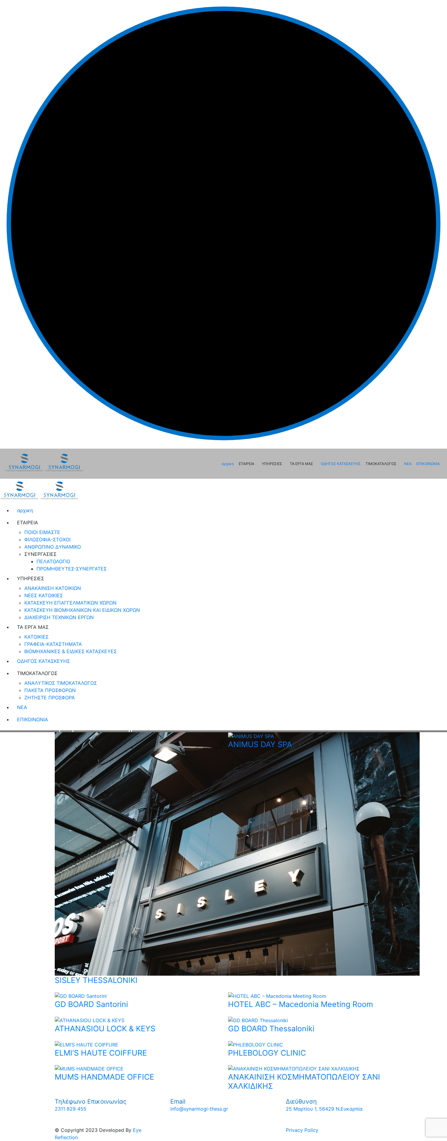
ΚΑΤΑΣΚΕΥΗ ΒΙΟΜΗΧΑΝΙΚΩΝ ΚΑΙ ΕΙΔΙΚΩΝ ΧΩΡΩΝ (82, 610)
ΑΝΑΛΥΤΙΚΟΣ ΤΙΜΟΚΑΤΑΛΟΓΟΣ (60, 683)
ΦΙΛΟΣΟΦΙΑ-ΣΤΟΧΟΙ (47, 539)
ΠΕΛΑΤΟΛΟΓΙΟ (53, 561)
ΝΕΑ (407, 463)
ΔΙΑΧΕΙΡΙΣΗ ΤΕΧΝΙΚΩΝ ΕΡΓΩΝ (59, 617)
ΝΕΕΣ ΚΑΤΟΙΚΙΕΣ (43, 595)
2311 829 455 (70, 1109)
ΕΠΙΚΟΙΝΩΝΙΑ (428, 463)
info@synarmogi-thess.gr (199, 1109)
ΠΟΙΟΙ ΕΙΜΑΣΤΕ (42, 532)
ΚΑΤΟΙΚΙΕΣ (36, 637)
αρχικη (228, 463)
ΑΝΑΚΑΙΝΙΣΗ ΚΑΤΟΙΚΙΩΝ (52, 588)
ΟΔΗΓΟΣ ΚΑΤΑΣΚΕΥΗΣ (341, 463)
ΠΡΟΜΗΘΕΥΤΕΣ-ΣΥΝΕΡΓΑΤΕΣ (71, 569)
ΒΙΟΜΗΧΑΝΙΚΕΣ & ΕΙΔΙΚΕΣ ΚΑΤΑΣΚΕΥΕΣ (70, 651)
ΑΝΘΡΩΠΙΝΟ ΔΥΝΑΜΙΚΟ (52, 547)
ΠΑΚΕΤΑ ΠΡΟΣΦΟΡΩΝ (50, 690)
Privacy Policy (302, 1130)
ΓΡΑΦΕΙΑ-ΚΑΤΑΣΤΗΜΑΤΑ (53, 644)
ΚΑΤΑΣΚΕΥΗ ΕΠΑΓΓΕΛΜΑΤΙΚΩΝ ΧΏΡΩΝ (70, 603)
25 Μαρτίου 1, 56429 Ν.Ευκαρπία (324, 1109)
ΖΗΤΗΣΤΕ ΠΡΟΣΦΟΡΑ (49, 698)
